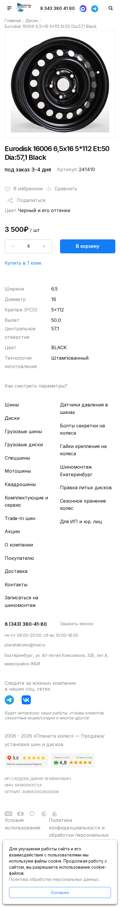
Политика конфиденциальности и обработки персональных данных (79, 831)
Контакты (16, 584)
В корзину (87, 246)
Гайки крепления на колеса (83, 450)
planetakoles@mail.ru (25, 644)
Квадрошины (20, 484)
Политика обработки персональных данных (53, 879)
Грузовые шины (23, 431)
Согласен (60, 892)
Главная (13, 20)
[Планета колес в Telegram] (11, 701)
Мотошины (18, 471)
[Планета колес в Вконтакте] (28, 701)
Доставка (16, 571)
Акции (12, 531)
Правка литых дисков (86, 487)
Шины (12, 405)
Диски (31, 20)
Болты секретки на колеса (82, 429)
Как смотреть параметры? (36, 386)
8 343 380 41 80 (57, 8)
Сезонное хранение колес (83, 504)
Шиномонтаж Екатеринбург (76, 470)
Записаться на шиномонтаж (21, 601)
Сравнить (65, 188)
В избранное (28, 188)
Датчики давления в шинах (84, 408)
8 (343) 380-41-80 (26, 624)
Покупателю (19, 558)
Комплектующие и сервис (26, 501)
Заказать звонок (76, 623)
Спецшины (17, 458)
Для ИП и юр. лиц (81, 521)
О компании (19, 545)
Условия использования (22, 824)
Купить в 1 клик (23, 263)
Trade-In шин (20, 518)
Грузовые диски (24, 444)
